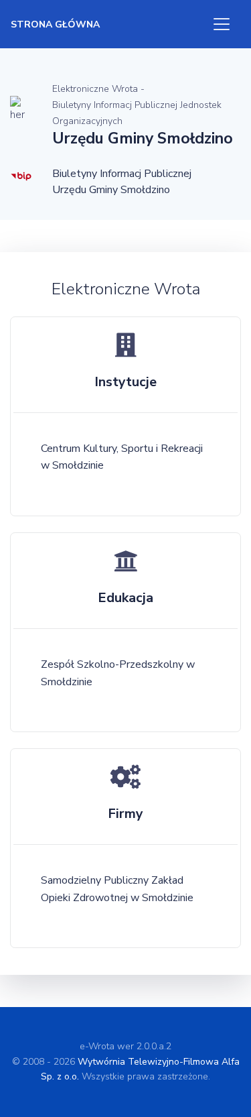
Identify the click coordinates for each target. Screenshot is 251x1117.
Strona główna (55, 24)
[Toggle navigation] (221, 24)
